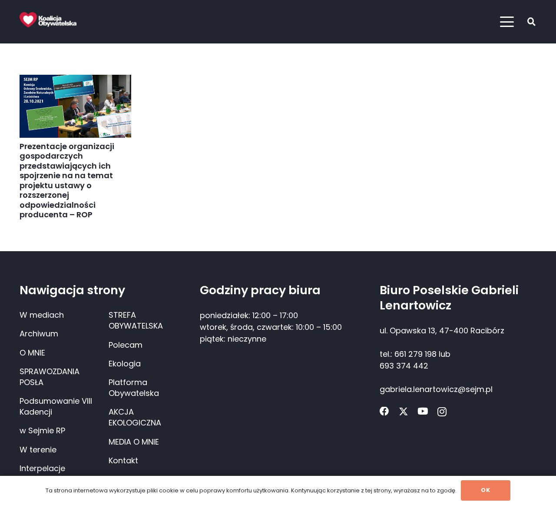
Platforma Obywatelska (134, 388)
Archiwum (39, 333)
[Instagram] (442, 412)
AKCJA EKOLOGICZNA (135, 417)
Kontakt (123, 460)
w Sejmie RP (42, 430)
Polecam (125, 344)
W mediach (42, 314)
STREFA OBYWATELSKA (136, 320)
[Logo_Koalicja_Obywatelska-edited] (48, 19)
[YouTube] (422, 411)
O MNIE (32, 352)
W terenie (38, 449)
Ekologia (125, 363)
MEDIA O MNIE (134, 441)
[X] (403, 412)
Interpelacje (42, 468)
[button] (507, 22)
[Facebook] (384, 411)
